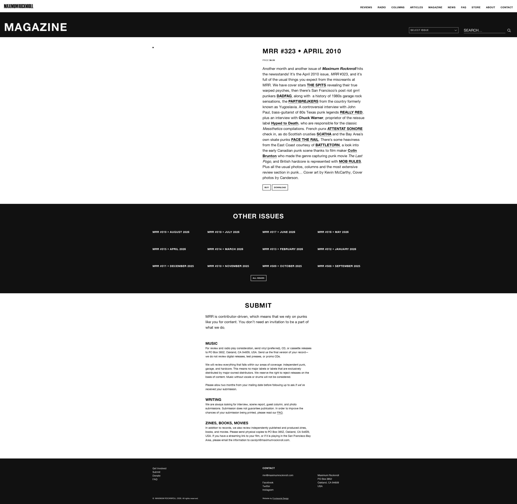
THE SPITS (316, 85)
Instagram (268, 489)
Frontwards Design (281, 498)
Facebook (268, 482)
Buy (267, 187)
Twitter (266, 486)
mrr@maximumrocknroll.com (278, 475)
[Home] (18, 7)
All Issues (258, 278)
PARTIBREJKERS (303, 101)
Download (280, 187)
